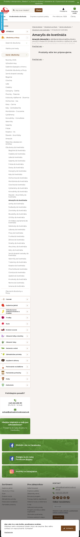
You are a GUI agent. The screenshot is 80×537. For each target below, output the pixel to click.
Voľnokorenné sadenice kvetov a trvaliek (13, 311)
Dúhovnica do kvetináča (17, 178)
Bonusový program (33, 496)
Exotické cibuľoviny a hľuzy (16, 70)
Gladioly (9, 87)
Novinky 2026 (11, 60)
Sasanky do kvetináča (16, 161)
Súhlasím (69, 528)
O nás (29, 504)
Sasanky (9, 125)
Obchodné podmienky (35, 514)
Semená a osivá (12, 348)
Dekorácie (10, 385)
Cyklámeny (10, 115)
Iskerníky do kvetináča (17, 259)
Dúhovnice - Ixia (12, 101)
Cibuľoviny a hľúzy (8, 491)
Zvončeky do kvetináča (17, 210)
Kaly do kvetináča (15, 174)
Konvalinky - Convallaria (15, 118)
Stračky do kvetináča (16, 243)
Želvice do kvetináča (16, 240)
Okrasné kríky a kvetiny (14, 336)
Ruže (8, 324)
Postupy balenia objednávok (37, 499)
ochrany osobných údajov (60, 512)
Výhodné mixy (11, 63)
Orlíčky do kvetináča (16, 217)
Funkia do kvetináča (16, 236)
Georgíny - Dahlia (12, 91)
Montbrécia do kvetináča (18, 181)
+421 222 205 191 (15, 403)
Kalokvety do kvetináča (17, 226)
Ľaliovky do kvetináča (16, 230)
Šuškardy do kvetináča (17, 207)
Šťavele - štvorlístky (13, 135)
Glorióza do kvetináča (16, 272)
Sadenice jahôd (12, 305)
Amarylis (9, 139)
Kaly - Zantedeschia (13, 108)
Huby (8, 379)
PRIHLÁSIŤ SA (58, 517)
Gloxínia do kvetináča (16, 185)
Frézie (8, 128)
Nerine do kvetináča (16, 283)
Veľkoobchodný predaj (35, 507)
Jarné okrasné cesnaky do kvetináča (18, 254)
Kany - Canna (11, 104)
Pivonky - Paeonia (12, 94)
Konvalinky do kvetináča (17, 191)
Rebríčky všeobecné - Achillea (14, 143)
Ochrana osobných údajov (36, 517)
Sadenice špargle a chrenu (16, 67)
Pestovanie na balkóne (14, 367)
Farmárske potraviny (13, 373)
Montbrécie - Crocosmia (15, 111)
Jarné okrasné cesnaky (14, 74)
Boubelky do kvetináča (17, 214)
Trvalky (8, 318)
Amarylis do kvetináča (17, 200)
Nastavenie (8, 532)
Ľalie (7, 84)
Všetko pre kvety (12, 48)
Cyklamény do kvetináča (18, 188)
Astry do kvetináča (15, 250)
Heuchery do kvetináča (17, 247)
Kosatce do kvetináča (16, 266)
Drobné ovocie (11, 330)
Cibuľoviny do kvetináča (15, 147)
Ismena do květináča (16, 286)
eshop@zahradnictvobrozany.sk (15, 412)
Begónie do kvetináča (16, 150)
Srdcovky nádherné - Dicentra (17, 98)
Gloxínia (9, 80)
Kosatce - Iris (10, 132)
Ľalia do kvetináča (15, 157)
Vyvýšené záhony (12, 360)
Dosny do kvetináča (16, 168)
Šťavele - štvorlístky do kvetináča (17, 196)
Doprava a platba (33, 491)
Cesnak (9, 299)
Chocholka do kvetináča (17, 269)
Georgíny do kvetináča (17, 171)
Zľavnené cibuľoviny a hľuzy (14, 292)
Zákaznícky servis (33, 493)
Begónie (9, 77)
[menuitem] (17, 16)
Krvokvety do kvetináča (17, 279)
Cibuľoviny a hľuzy (12, 38)
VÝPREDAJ (10, 31)
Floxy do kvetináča (15, 233)
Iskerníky (9, 121)
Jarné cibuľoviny (12, 55)
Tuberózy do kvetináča (17, 262)
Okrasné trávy (11, 342)
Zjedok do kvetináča (16, 276)
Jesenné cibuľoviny (13, 43)
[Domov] (38, 26)
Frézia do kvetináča (16, 164)
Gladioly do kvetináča (16, 154)
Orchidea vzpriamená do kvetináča (18, 222)
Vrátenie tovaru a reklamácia (37, 502)
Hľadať (39, 10)
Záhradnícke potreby (14, 354)
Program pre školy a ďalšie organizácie (36, 511)
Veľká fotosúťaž (32, 488)
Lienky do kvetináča (16, 204)
